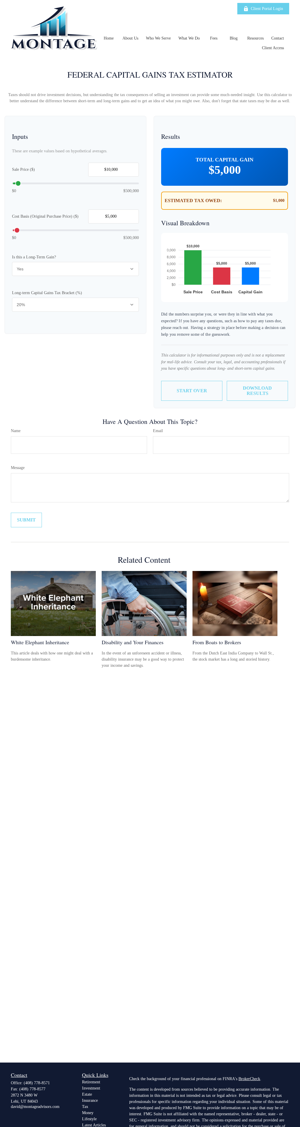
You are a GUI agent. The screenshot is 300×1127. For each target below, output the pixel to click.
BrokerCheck (249, 1079)
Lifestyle (89, 1119)
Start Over (192, 390)
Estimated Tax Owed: (193, 200)
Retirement (91, 1082)
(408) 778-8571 (37, 1083)
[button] (108, 38)
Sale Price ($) (23, 169)
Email (158, 431)
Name (16, 431)
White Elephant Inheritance (40, 642)
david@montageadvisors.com (35, 1106)
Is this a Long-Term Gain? (34, 257)
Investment (91, 1088)
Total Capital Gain (224, 160)
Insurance (90, 1100)
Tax (85, 1106)
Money (87, 1113)
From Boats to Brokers (216, 642)
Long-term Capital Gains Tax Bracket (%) (47, 293)
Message (18, 468)
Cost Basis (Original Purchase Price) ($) (45, 216)
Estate (87, 1094)
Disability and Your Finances (132, 642)
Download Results (257, 391)
